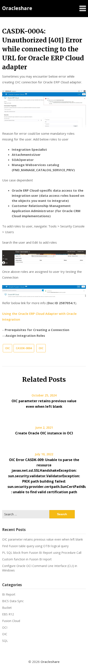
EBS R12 (8, 614)
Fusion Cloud (11, 621)
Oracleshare (17, 8)
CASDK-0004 (24, 348)
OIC (7, 348)
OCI (4, 627)
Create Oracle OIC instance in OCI (44, 433)
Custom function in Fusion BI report (27, 559)
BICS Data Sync (13, 601)
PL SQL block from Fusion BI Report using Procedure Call (41, 553)
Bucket (7, 608)
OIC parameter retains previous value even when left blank (42, 539)
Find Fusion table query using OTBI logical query (35, 546)
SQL (5, 641)
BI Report (8, 594)
